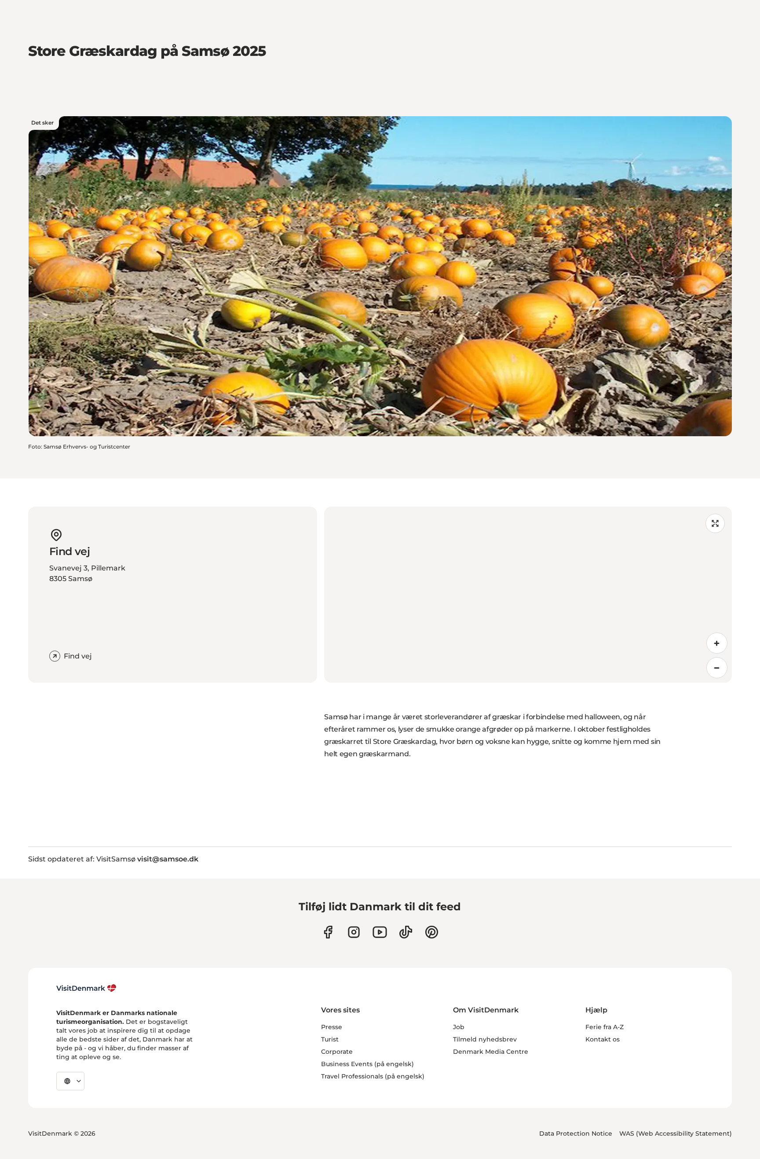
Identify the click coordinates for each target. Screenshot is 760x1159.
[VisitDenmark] (86, 988)
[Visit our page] (354, 932)
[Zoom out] (716, 667)
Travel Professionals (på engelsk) (372, 1076)
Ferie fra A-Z (604, 1027)
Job (458, 1027)
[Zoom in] (716, 643)
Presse (331, 1027)
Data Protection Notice (575, 1133)
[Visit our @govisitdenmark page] (405, 932)
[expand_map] (715, 523)
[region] (528, 595)
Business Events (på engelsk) (367, 1064)
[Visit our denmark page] (328, 932)
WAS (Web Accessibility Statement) (675, 1133)
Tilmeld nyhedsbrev (485, 1039)
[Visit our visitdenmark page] (379, 932)
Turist (330, 1039)
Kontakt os (602, 1039)
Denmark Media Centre (490, 1052)
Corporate (337, 1052)
